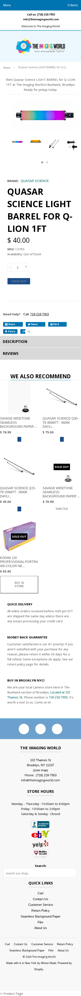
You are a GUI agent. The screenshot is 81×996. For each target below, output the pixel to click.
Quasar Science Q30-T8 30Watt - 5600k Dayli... (60, 422)
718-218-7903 (58, 697)
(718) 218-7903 (46, 14)
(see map (40, 770)
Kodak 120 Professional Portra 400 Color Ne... (19, 562)
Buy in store (19, 584)
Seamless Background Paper (40, 916)
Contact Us (40, 899)
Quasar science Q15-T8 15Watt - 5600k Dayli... (18, 492)
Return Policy (40, 910)
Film (40, 922)
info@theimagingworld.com (41, 19)
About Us (40, 928)
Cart (40, 893)
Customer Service (40, 904)
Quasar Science (35, 181)
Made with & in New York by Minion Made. (31, 963)
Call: (35, 314)
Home (6, 67)
